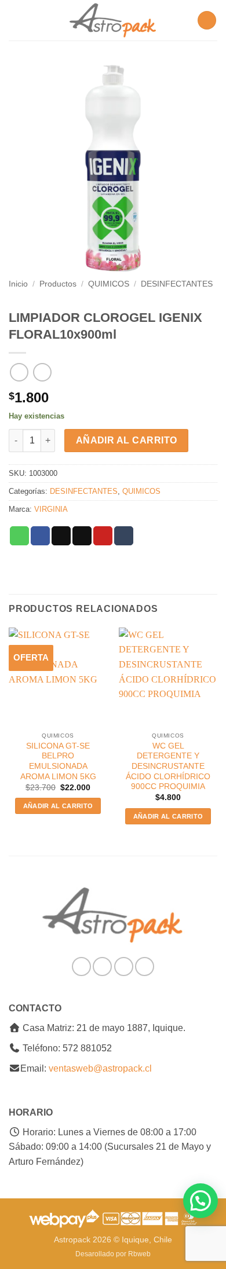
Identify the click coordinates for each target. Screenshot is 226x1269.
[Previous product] (42, 372)
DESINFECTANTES (177, 284)
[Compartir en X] (61, 536)
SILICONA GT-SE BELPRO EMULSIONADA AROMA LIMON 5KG (58, 761)
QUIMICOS (108, 284)
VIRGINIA (51, 509)
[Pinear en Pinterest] (102, 536)
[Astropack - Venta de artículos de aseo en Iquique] (113, 20)
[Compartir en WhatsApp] (19, 536)
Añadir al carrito (126, 440)
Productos (57, 284)
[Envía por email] (82, 536)
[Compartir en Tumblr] (123, 536)
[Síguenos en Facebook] (81, 966)
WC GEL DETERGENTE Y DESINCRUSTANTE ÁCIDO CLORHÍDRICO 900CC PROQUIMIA (168, 766)
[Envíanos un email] (123, 966)
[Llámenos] (144, 966)
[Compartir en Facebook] (40, 536)
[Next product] (19, 372)
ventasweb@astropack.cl (100, 1068)
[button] (16, 20)
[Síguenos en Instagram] (102, 966)
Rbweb (139, 1253)
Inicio (18, 284)
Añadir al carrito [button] (58, 805)
